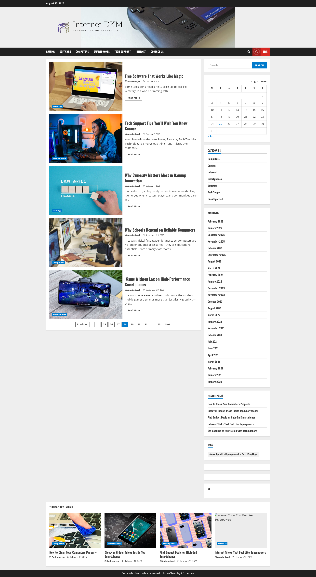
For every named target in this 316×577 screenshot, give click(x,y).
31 (146, 324)
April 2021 (213, 355)
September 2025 (217, 255)
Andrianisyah (134, 81)
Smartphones (102, 51)
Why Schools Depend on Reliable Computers (85, 242)
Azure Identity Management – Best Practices (233, 454)
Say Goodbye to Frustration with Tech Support (232, 431)
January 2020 (215, 382)
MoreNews (170, 573)
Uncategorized (215, 199)
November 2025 (216, 241)
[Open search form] (249, 51)
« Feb (211, 136)
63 (159, 324)
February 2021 (215, 368)
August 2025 (214, 261)
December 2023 (216, 288)
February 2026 (215, 221)
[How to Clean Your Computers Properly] (75, 530)
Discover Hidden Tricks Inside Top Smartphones (233, 411)
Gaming (50, 51)
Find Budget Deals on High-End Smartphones (231, 417)
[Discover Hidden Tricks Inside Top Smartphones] (130, 530)
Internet (141, 51)
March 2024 (214, 268)
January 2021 (215, 375)
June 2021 (213, 348)
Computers (82, 51)
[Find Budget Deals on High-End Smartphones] (185, 530)
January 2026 (215, 228)
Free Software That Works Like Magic (85, 86)
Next (167, 324)
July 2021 (213, 341)
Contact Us (157, 51)
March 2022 (214, 315)
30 (139, 324)
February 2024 (215, 275)
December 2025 (216, 235)
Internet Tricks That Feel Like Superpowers (231, 424)
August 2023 (214, 308)
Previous (82, 324)
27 (118, 324)
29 (132, 324)
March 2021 (214, 362)
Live (265, 51)
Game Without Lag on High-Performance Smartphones (85, 294)
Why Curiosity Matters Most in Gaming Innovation (85, 190)
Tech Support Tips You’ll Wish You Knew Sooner (85, 138)
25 (104, 324)
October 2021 (215, 335)
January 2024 (215, 281)
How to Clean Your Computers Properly (229, 404)
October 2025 (215, 248)
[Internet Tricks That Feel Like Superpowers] (241, 530)
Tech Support (123, 51)
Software (65, 51)
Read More (135, 98)
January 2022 (215, 322)
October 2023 (215, 301)
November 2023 (216, 295)
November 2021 (216, 328)
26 (111, 324)
